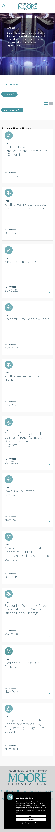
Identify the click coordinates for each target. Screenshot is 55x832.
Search (8, 94)
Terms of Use (47, 791)
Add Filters (11, 110)
